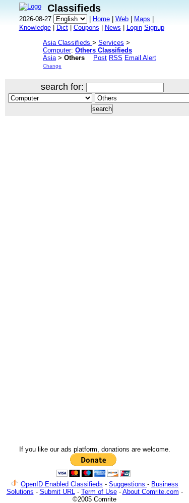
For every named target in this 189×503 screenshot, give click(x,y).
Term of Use (99, 491)
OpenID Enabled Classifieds (62, 484)
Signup (154, 27)
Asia (49, 58)
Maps (142, 19)
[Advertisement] (94, 225)
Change (52, 66)
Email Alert (140, 58)
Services (111, 42)
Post (100, 58)
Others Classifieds (103, 50)
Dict (62, 27)
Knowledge (35, 27)
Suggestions (128, 484)
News (113, 27)
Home (101, 19)
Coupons (86, 27)
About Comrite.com (150, 491)
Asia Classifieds (67, 42)
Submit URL (57, 491)
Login (134, 27)
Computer (57, 50)
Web (122, 19)
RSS (115, 58)
